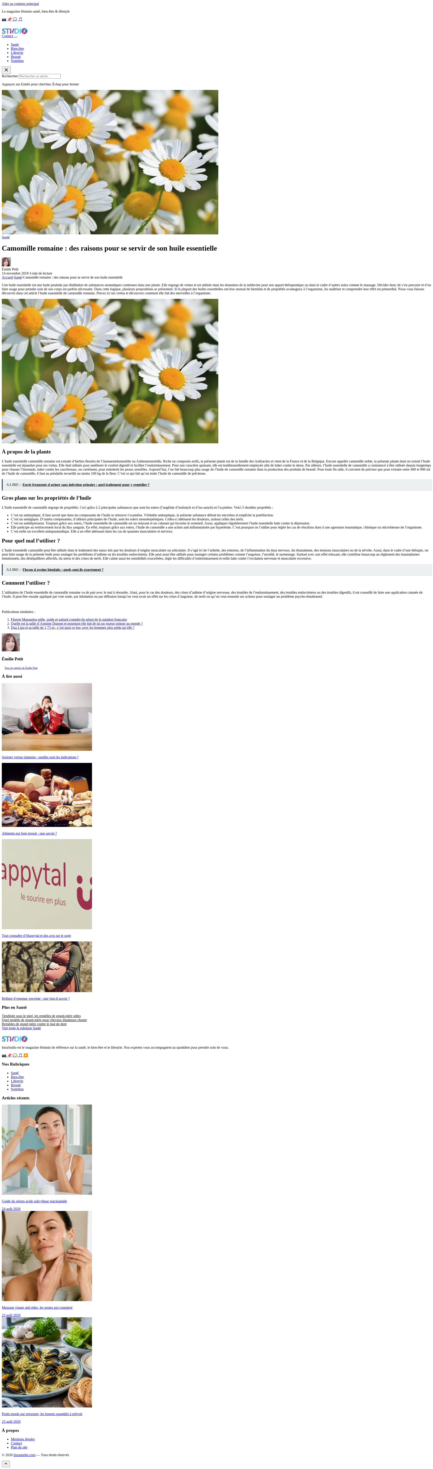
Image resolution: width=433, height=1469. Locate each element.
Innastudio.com (24, 1455)
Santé (15, 44)
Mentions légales (23, 1439)
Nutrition (17, 61)
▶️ (25, 1055)
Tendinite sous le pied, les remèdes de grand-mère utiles (41, 1016)
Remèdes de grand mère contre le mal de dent (34, 1024)
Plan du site (19, 1447)
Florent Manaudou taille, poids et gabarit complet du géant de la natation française (69, 619)
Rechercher (10, 76)
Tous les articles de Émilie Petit (21, 668)
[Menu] (15, 37)
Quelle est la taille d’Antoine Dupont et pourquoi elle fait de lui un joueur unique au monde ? (77, 623)
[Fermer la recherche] (6, 70)
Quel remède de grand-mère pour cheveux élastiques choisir (44, 1020)
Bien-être (17, 48)
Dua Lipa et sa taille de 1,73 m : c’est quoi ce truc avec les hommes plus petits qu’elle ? (72, 627)
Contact (8, 36)
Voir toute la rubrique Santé (21, 1028)
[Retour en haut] (6, 1464)
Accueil (7, 277)
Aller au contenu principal (20, 4)
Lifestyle (17, 53)
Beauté (16, 57)
